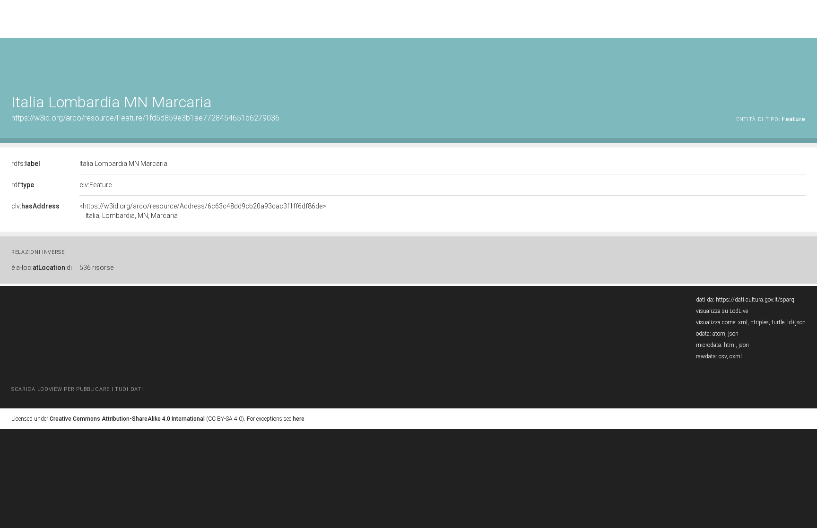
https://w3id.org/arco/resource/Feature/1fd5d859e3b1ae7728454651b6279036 (145, 117)
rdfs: (25, 163)
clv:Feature (95, 185)
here (298, 418)
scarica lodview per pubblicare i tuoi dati (77, 389)
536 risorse (96, 267)
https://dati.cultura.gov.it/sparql (756, 299)
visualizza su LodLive (722, 311)
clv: (35, 206)
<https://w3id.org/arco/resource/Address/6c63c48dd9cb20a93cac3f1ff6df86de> (202, 210)
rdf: (22, 185)
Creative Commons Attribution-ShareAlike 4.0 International (127, 418)
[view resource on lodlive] (801, 61)
